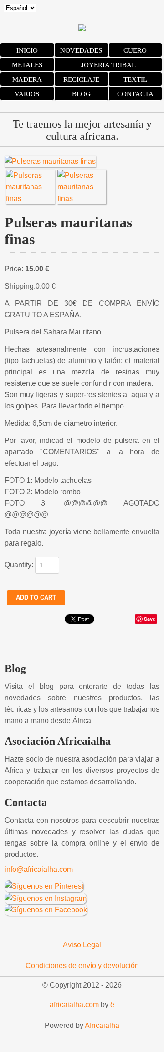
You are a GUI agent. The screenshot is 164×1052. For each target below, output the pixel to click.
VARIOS (27, 94)
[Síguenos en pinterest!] (44, 886)
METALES (27, 65)
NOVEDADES (81, 50)
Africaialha (102, 1025)
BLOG (81, 94)
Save (149, 618)
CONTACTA (135, 94)
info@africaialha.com (39, 869)
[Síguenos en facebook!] (46, 909)
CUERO (135, 50)
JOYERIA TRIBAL (108, 65)
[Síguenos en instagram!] (46, 898)
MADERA (27, 79)
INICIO (27, 50)
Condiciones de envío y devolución (82, 965)
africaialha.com (74, 1004)
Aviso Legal (82, 945)
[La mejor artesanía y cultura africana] (82, 29)
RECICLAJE (81, 79)
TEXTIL (135, 79)
